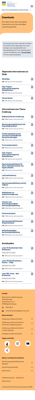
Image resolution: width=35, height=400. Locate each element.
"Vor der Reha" (26, 52)
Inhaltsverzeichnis (8, 378)
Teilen (7, 350)
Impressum (20, 378)
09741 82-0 (9, 307)
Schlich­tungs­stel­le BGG (10, 367)
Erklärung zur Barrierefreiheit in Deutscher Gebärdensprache (13, 323)
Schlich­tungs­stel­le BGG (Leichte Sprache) (13, 363)
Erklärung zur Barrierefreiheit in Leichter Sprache (13, 329)
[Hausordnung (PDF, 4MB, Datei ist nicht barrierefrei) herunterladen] (30, 98)
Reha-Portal (6, 370)
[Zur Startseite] (9, 4)
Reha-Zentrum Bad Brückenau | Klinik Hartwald (15, 10)
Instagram (18, 342)
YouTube (28, 342)
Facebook (7, 342)
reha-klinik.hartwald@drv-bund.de (17, 311)
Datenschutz (6, 381)
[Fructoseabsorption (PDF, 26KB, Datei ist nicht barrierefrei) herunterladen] (30, 145)
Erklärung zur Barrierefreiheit (12, 319)
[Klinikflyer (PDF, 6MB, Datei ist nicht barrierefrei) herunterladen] (30, 79)
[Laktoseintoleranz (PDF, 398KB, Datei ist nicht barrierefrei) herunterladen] (30, 175)
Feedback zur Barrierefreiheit (12, 334)
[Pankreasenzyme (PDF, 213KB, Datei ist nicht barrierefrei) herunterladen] (30, 213)
